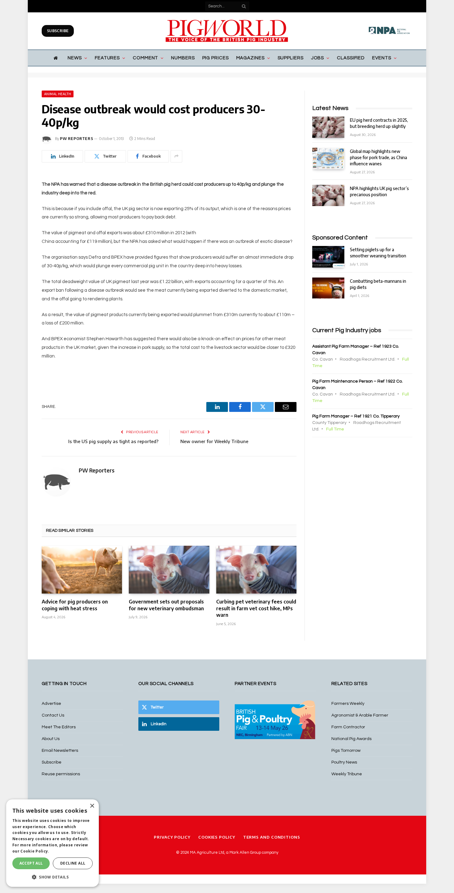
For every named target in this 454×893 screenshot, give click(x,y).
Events (381, 58)
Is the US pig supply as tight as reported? (113, 441)
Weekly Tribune (346, 774)
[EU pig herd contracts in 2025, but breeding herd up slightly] (328, 127)
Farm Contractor (348, 727)
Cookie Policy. (34, 851)
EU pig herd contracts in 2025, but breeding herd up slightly (379, 123)
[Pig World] (227, 30)
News (75, 58)
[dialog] (52, 843)
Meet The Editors (59, 727)
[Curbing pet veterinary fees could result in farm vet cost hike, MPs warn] (256, 570)
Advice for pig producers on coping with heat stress (75, 605)
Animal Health (57, 94)
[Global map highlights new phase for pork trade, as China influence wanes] (328, 158)
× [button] (92, 806)
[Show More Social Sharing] (176, 156)
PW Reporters (76, 138)
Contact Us (53, 715)
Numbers (183, 58)
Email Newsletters (60, 750)
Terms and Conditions (271, 837)
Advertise (51, 703)
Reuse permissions (61, 774)
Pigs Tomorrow (345, 750)
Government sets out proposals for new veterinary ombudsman (166, 605)
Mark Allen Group (245, 852)
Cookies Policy (216, 837)
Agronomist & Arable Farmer (359, 715)
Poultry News (344, 762)
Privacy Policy (172, 837)
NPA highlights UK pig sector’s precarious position (379, 191)
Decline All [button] (72, 863)
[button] (52, 877)
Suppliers (291, 58)
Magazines (250, 58)
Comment (145, 58)
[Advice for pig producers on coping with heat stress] (82, 570)
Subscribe (58, 30)
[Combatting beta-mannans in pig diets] (328, 288)
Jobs (317, 58)
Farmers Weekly (347, 703)
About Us (51, 739)
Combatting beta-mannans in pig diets (378, 284)
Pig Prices (215, 58)
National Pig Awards (351, 739)
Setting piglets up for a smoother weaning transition (378, 252)
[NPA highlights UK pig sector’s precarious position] (328, 195)
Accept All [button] (31, 863)
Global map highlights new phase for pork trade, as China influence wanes (378, 157)
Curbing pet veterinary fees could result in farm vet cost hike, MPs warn (256, 608)
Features (107, 58)
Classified (351, 58)
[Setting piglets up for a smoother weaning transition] (328, 256)
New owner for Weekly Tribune (214, 441)
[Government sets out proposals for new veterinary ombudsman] (169, 570)
